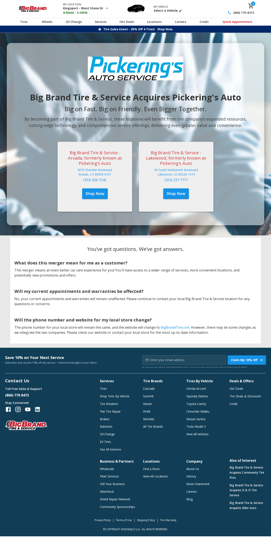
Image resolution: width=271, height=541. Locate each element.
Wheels (47, 22)
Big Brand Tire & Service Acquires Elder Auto (246, 505)
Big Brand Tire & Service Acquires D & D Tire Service (246, 490)
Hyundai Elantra (197, 396)
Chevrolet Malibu (197, 411)
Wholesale (107, 469)
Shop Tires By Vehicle (114, 396)
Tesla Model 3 (196, 426)
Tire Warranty (168, 520)
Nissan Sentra (195, 419)
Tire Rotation (109, 404)
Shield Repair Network (115, 499)
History (191, 476)
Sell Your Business (112, 484)
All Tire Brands (153, 426)
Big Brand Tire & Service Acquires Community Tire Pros (247, 472)
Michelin (148, 419)
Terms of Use (124, 520)
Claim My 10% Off (244, 360)
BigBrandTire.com (175, 327)
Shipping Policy (146, 520)
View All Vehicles (197, 434)
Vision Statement (198, 484)
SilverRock (107, 492)
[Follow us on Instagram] (18, 409)
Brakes (104, 419)
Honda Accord (196, 389)
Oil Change (74, 22)
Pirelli (146, 411)
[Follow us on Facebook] (8, 409)
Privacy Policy (232, 367)
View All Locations (155, 476)
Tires (24, 22)
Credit (204, 22)
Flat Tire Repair (110, 411)
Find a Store (151, 469)
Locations (154, 22)
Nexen (147, 404)
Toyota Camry (196, 404)
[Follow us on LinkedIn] (37, 409)
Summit (148, 396)
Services (100, 22)
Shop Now (95, 193)
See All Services (110, 449)
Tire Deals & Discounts (245, 396)
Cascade (149, 389)
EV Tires (105, 442)
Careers (180, 22)
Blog (189, 499)
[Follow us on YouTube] (28, 409)
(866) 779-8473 (243, 13)
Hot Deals (127, 22)
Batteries (106, 426)
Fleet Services (109, 476)
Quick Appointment (237, 22)
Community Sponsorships (117, 507)
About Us (192, 469)
